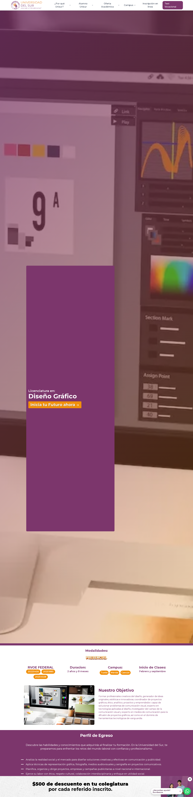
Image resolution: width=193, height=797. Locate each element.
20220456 (33, 671)
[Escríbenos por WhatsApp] (187, 791)
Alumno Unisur (83, 5)
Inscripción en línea (150, 5)
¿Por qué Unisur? (59, 5)
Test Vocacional (170, 5)
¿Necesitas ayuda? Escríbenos (161, 791)
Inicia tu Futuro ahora (52, 404)
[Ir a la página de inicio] (26, 5)
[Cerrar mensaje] (180, 791)
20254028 (40, 677)
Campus (128, 5)
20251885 (48, 671)
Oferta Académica (107, 5)
